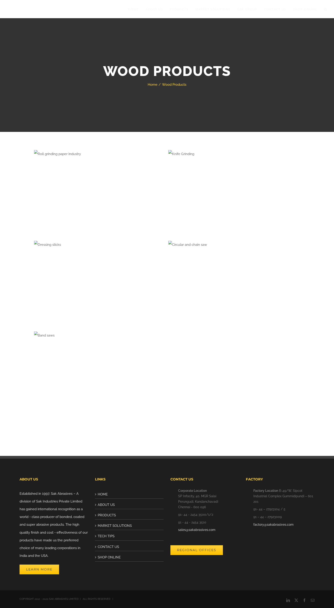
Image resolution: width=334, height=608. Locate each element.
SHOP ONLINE (109, 557)
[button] (325, 9)
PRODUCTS (107, 515)
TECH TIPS (106, 536)
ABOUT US (106, 505)
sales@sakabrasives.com (196, 530)
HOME (103, 494)
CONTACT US (108, 547)
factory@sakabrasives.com (273, 524)
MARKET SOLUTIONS (115, 526)
